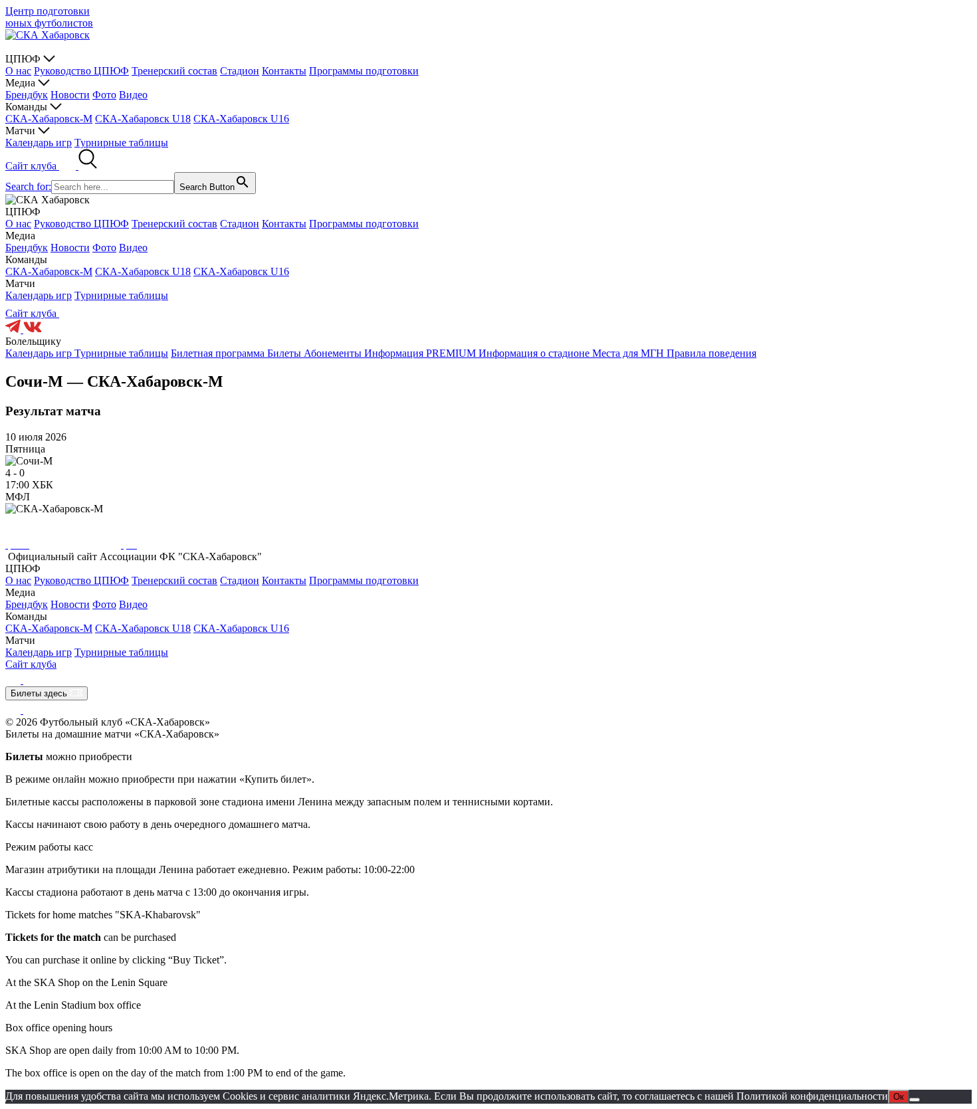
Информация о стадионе (535, 353)
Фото (104, 94)
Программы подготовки (364, 70)
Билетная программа (219, 353)
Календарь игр (38, 142)
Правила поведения (711, 353)
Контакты (284, 70)
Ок (898, 1097)
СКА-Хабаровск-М (48, 118)
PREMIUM (452, 353)
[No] (914, 1100)
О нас (18, 70)
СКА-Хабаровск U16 (241, 118)
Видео (133, 94)
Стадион (239, 70)
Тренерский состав (174, 70)
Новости (70, 94)
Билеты (285, 353)
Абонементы (334, 353)
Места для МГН (629, 353)
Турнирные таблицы (121, 142)
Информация (395, 353)
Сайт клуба (32, 165)
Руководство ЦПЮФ (81, 70)
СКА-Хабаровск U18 (143, 118)
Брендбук (26, 94)
